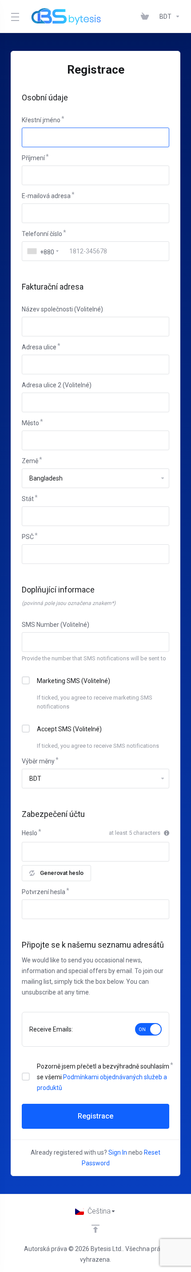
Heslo (29, 833)
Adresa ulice (39, 347)
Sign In (117, 1152)
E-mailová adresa (46, 195)
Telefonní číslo (42, 233)
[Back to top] (95, 1228)
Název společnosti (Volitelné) (62, 309)
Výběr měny (38, 761)
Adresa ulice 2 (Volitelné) (57, 385)
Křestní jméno (41, 120)
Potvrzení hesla (43, 891)
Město (30, 423)
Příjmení (33, 158)
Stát (28, 498)
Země (30, 460)
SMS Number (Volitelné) (55, 624)
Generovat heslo (62, 873)
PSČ (28, 536)
